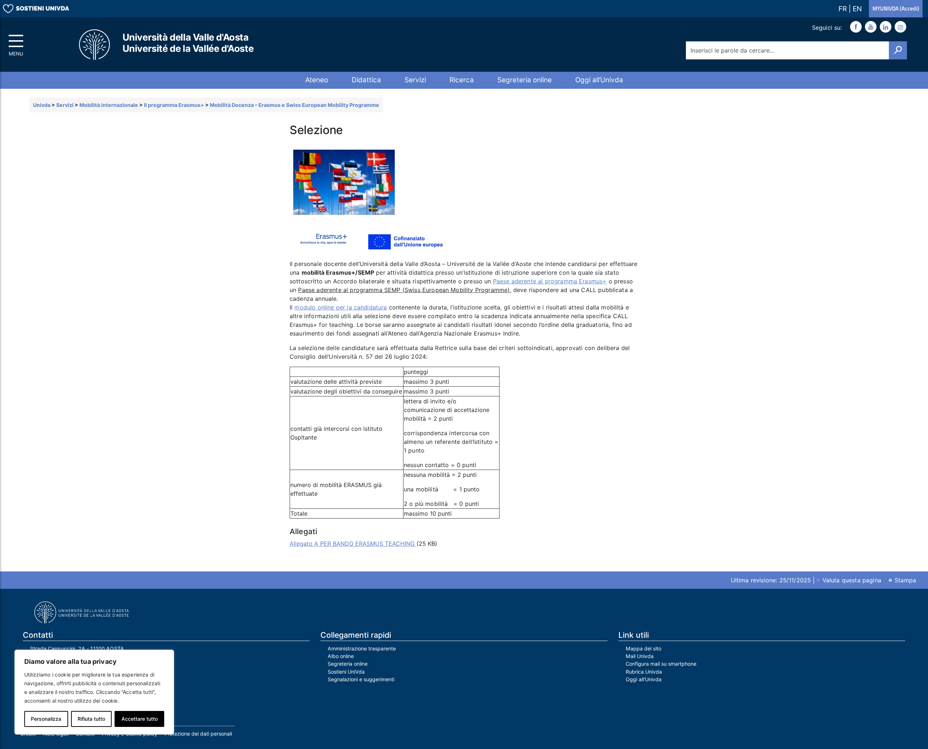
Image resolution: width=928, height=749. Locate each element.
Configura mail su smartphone (661, 664)
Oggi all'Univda (644, 679)
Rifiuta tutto (91, 719)
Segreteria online (524, 80)
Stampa (905, 580)
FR (843, 8)
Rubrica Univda (644, 672)
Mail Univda (640, 656)
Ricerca (462, 80)
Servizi (415, 80)
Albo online (341, 656)
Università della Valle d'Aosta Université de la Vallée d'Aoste (188, 43)
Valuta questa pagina (852, 580)
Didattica (366, 80)
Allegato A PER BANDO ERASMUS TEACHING (353, 543)
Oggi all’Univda (599, 80)
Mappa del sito (643, 648)
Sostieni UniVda (346, 672)
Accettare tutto (139, 719)
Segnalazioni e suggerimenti (361, 679)
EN (857, 8)
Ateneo (316, 80)
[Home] (95, 44)
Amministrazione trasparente (362, 648)
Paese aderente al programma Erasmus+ (550, 281)
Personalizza (46, 719)
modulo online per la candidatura (340, 307)
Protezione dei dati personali (198, 734)
